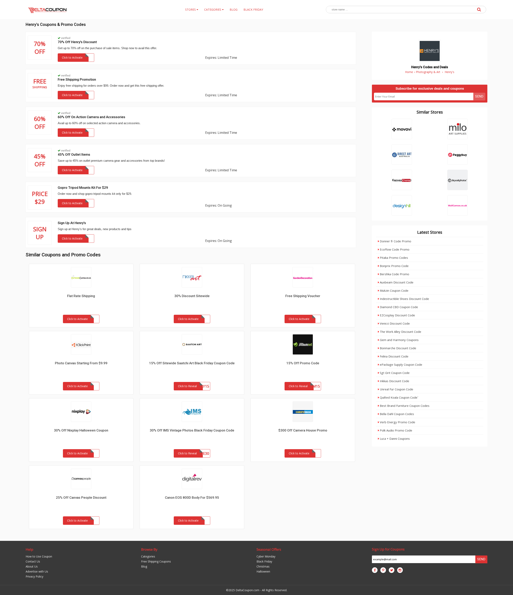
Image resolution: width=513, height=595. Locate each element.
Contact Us (33, 561)
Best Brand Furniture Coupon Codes (404, 406)
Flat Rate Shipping (81, 296)
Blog (144, 566)
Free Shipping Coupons (156, 561)
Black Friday (264, 561)
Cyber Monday (265, 556)
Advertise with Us (37, 571)
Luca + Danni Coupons (394, 439)
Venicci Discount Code (394, 323)
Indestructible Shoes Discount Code (404, 299)
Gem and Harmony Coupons (399, 340)
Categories (148, 556)
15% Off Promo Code (302, 363)
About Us (32, 566)
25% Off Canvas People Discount (81, 497)
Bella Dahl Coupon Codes (396, 414)
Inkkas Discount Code (394, 381)
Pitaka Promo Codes (393, 258)
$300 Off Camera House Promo (302, 430)
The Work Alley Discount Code (400, 332)
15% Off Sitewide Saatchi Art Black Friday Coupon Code (192, 363)
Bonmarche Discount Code (397, 348)
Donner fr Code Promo (395, 241)
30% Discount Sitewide (192, 296)
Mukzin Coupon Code (393, 290)
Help (29, 549)
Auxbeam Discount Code (396, 282)
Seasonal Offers (268, 549)
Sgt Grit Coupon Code (394, 373)
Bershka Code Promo (394, 274)
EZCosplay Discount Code (397, 315)
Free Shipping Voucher (302, 296)
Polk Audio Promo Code (395, 430)
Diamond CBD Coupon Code (398, 307)
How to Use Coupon (39, 556)
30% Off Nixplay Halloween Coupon (81, 430)
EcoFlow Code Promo (394, 249)
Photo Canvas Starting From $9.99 (81, 363)
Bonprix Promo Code (394, 266)
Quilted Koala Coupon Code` (398, 397)
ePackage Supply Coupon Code (400, 364)
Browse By (149, 549)
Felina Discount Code (393, 356)
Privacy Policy (34, 576)
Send (479, 96)
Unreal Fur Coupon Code (396, 389)
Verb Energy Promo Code (397, 422)
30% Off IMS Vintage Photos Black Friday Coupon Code (192, 430)
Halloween (263, 571)
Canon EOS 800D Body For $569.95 (192, 497)
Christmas (263, 566)
